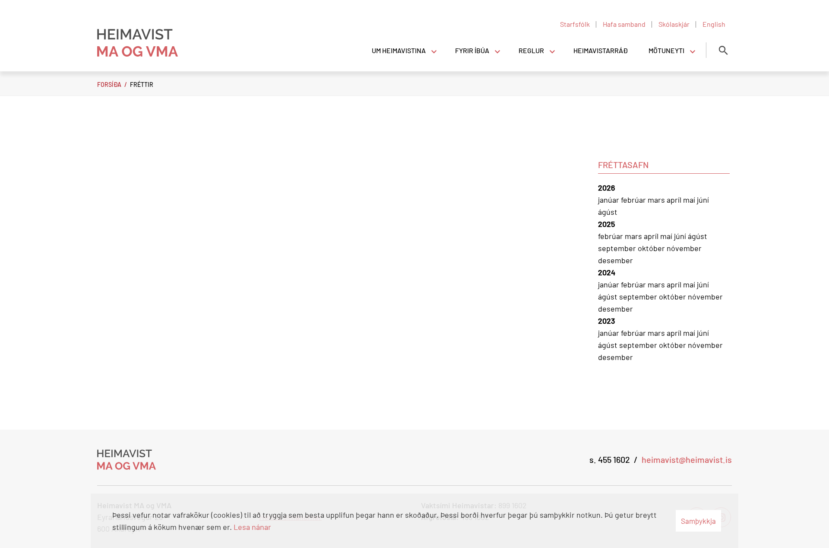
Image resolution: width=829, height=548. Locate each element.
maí (690, 199)
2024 (606, 272)
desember (615, 260)
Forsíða (109, 84)
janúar (609, 199)
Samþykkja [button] (698, 520)
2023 (606, 320)
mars (657, 199)
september (618, 248)
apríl (675, 199)
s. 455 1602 (609, 459)
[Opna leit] (723, 50)
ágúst (607, 212)
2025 (606, 224)
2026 (606, 187)
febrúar (634, 199)
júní (703, 199)
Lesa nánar (252, 527)
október (652, 248)
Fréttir (141, 84)
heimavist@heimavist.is (687, 459)
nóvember (684, 248)
